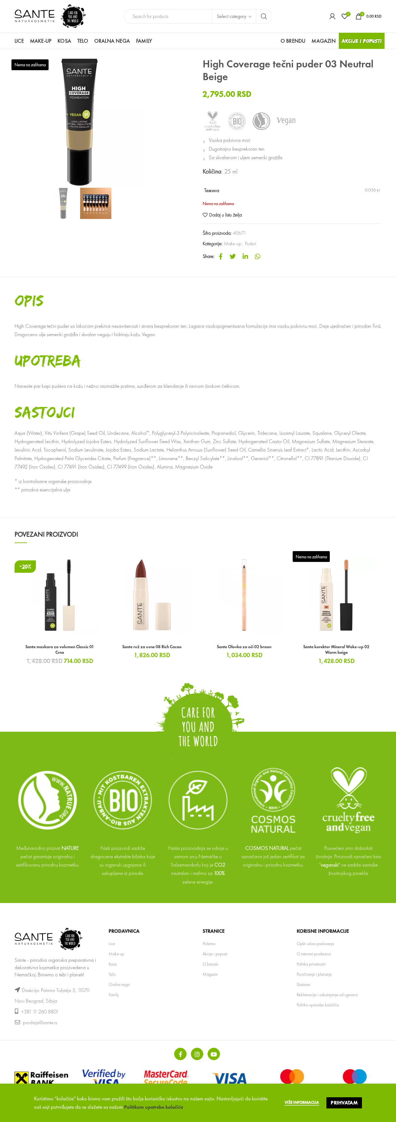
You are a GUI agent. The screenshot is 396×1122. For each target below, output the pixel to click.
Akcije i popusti (215, 954)
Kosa (113, 964)
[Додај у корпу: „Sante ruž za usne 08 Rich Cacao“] (192, 560)
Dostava (303, 984)
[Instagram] (197, 1054)
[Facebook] (221, 256)
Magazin (210, 974)
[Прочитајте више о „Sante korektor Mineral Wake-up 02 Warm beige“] (377, 560)
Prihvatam (344, 1102)
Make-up (232, 243)
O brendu (210, 964)
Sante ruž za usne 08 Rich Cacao (152, 646)
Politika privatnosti (311, 964)
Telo (112, 974)
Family (114, 994)
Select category (231, 16)
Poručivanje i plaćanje (314, 974)
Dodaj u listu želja (225, 214)
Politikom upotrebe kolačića (153, 1107)
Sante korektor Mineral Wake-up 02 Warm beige (336, 649)
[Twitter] (233, 256)
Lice (112, 943)
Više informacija (302, 1102)
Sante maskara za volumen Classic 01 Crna (59, 649)
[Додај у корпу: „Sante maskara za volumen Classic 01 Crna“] (100, 560)
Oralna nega (119, 984)
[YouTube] (214, 1054)
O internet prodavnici (314, 954)
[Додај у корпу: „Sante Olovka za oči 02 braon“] (284, 560)
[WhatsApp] (257, 256)
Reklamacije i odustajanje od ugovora (327, 994)
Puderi (250, 243)
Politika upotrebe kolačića (318, 1005)
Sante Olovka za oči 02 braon (244, 646)
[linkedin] (245, 256)
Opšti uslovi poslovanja (315, 943)
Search (264, 16)
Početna (209, 943)
